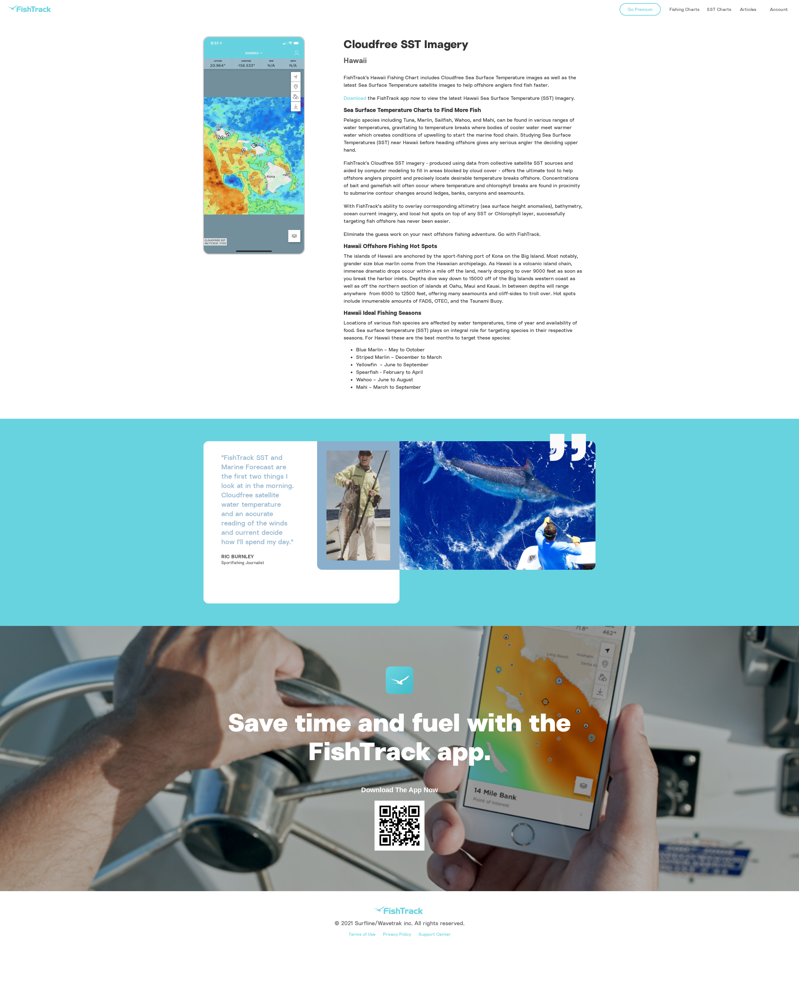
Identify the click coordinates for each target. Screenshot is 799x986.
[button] (748, 9)
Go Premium (640, 9)
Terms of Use (362, 934)
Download (355, 98)
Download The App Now (399, 790)
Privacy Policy (397, 934)
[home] (29, 8)
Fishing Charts (684, 9)
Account (779, 9)
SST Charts (719, 9)
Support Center (435, 934)
